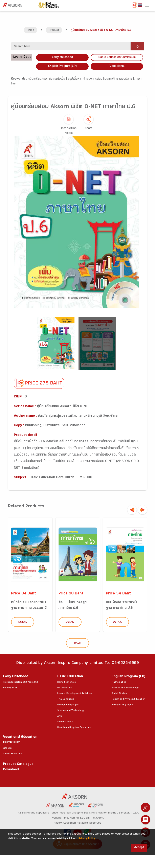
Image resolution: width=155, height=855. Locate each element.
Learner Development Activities (74, 694)
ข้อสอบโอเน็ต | (58, 79)
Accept (139, 847)
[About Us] (145, 807)
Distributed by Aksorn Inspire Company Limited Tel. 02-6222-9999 (77, 663)
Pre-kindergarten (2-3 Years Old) (20, 682)
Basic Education (70, 676)
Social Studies (65, 722)
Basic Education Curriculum (117, 57)
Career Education (12, 754)
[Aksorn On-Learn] (145, 819)
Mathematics (64, 688)
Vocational (117, 66)
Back (77, 643)
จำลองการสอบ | (94, 79)
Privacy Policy (87, 839)
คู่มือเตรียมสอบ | (38, 79)
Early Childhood (15, 676)
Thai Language (65, 699)
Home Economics (66, 682)
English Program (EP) (62, 66)
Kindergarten (10, 688)
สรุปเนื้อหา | (75, 79)
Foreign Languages (68, 705)
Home (30, 30)
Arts (59, 716)
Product (54, 30)
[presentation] (132, 509)
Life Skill (7, 748)
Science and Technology (70, 711)
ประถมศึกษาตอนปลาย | (120, 79)
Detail (22, 622)
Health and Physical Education (74, 728)
